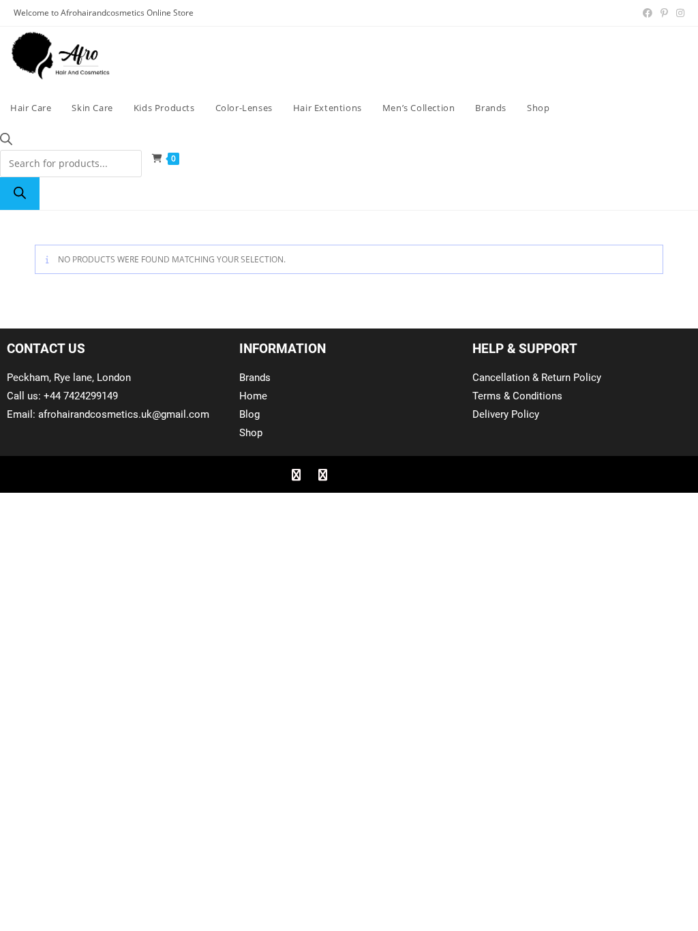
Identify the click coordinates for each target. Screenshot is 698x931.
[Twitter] (322, 474)
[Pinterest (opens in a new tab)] (664, 13)
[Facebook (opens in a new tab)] (647, 13)
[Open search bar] (6, 141)
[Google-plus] (349, 474)
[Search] (20, 193)
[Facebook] (295, 474)
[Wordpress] (375, 474)
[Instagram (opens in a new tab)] (678, 13)
